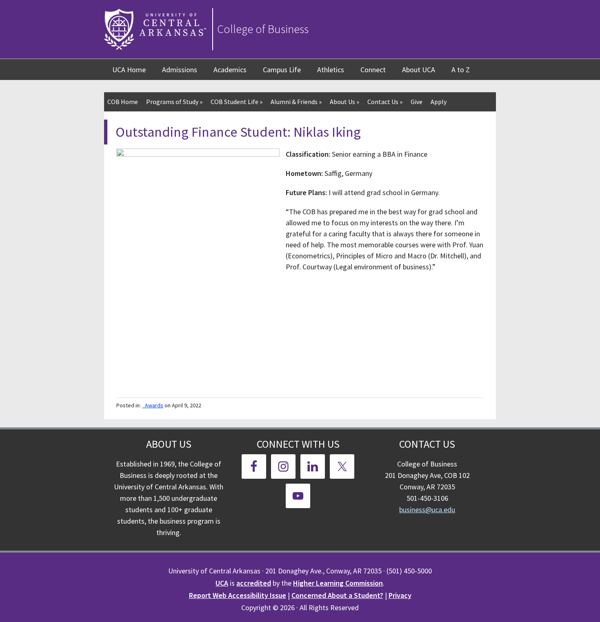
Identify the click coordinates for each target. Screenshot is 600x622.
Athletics (330, 69)
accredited (253, 583)
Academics (230, 69)
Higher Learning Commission (338, 583)
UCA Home (129, 69)
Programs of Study (174, 102)
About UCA (418, 69)
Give (416, 102)
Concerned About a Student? (337, 595)
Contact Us (384, 102)
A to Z (460, 69)
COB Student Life (236, 102)
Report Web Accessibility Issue (237, 595)
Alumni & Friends (296, 102)
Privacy (400, 595)
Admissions (179, 69)
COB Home (122, 102)
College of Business (263, 29)
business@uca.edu (427, 509)
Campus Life (282, 69)
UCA (222, 583)
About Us (344, 102)
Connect (373, 69)
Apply (439, 102)
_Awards (152, 405)
